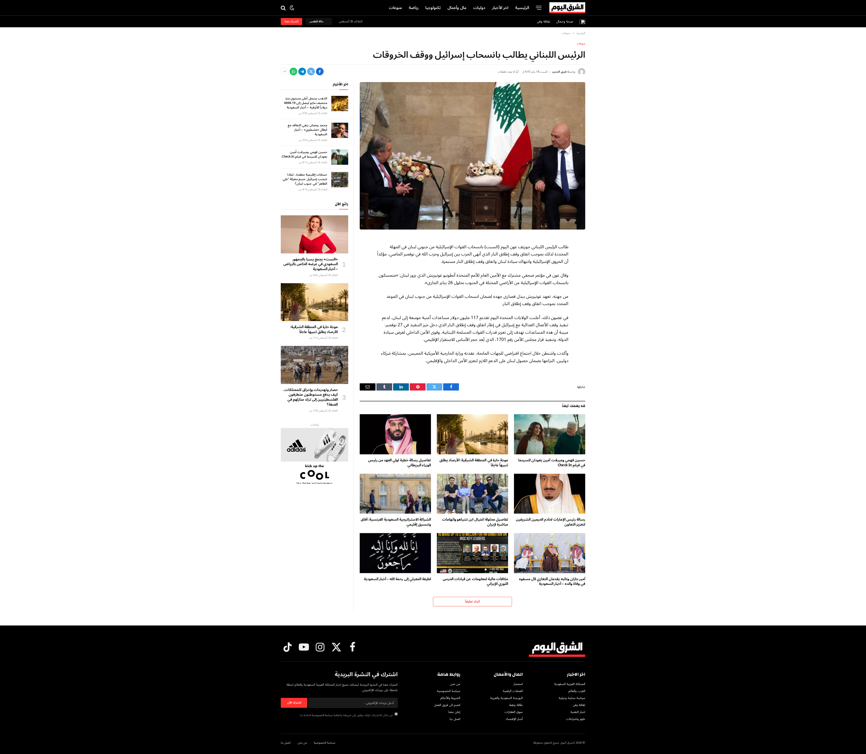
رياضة (414, 7)
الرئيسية (522, 7)
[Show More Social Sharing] (284, 71)
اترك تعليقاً (472, 601)
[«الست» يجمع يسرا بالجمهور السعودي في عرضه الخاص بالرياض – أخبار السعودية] (314, 234)
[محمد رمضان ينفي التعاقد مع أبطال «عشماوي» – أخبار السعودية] (339, 130)
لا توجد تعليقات (506, 72)
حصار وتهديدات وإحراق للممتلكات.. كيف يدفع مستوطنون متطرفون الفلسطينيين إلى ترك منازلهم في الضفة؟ (310, 397)
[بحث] (283, 8)
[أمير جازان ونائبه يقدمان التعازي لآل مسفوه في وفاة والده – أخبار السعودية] (549, 553)
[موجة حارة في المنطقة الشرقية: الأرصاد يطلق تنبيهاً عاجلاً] (472, 434)
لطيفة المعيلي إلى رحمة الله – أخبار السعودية (397, 579)
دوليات (479, 7)
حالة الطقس (317, 21)
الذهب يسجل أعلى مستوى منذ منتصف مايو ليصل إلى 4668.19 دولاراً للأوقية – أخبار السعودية (305, 103)
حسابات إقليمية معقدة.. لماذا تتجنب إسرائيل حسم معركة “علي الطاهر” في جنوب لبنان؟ (305, 179)
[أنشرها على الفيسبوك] (320, 71)
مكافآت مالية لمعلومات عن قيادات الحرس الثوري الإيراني (475, 582)
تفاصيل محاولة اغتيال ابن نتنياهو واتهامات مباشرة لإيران (475, 522)
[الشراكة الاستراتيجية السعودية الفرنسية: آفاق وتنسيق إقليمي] (395, 494)
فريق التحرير (559, 72)
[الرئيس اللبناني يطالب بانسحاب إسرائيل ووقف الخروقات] (472, 156)
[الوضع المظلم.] (291, 7)
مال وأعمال (456, 7)
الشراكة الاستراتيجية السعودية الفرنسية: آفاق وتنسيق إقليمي (396, 522)
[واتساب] (293, 71)
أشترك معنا (291, 21)
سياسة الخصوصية (322, 715)
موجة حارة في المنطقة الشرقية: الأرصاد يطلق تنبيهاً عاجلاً (473, 463)
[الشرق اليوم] (567, 8)
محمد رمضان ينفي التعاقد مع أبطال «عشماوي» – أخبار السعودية (307, 130)
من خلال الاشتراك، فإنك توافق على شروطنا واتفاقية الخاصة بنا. (346, 715)
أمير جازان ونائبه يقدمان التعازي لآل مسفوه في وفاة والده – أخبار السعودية (552, 582)
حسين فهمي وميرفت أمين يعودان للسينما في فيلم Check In (551, 463)
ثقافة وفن (543, 21)
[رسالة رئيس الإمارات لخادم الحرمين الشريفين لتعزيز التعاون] (549, 494)
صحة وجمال (564, 21)
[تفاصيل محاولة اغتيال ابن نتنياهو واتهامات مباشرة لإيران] (472, 494)
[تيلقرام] (302, 71)
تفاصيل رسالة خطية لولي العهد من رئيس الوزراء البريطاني (399, 463)
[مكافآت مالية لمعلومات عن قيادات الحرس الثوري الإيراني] (472, 553)
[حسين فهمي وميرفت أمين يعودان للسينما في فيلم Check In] (549, 434)
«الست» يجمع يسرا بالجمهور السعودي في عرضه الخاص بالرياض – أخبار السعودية (310, 264)
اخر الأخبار (500, 7)
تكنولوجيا (433, 7)
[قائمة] (538, 8)
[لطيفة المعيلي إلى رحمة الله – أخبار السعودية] (395, 553)
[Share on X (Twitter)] (311, 71)
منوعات (395, 7)
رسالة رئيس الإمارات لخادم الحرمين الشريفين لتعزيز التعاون (550, 522)
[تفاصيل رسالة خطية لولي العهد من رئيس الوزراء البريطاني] (395, 434)
